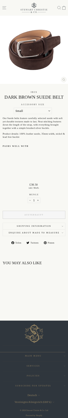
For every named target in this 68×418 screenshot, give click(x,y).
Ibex (34, 92)
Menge (34, 195)
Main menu (33, 356)
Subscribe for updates (33, 385)
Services (33, 366)
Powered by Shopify (34, 415)
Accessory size (32, 105)
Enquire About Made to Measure (34, 232)
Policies (33, 375)
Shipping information (34, 226)
